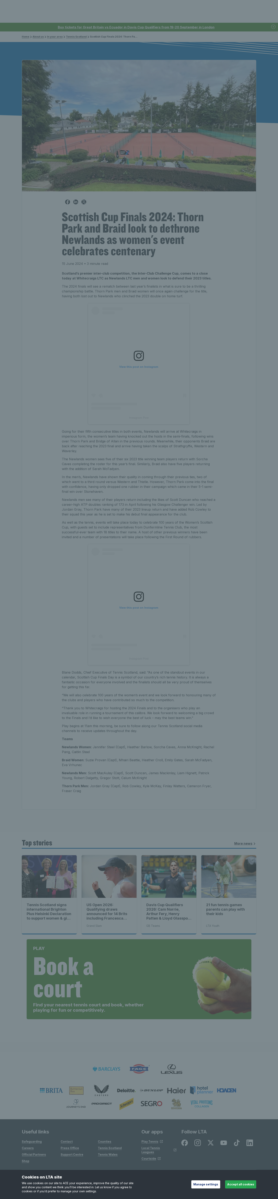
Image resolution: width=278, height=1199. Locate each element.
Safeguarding (32, 1141)
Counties (104, 1141)
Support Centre (72, 1154)
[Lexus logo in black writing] (171, 1069)
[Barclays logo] (106, 1069)
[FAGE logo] (139, 1069)
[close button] (273, 27)
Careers (28, 1148)
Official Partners (34, 1154)
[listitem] (51, 1090)
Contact (67, 1141)
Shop (25, 1161)
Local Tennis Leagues (150, 1150)
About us (38, 36)
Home (25, 36)
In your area (55, 36)
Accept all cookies (240, 1184)
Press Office (70, 1148)
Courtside (148, 1158)
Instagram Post (139, 417)
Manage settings (205, 1184)
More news (243, 843)
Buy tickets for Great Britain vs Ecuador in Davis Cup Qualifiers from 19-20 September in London (136, 27)
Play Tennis (149, 1141)
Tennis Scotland (76, 36)
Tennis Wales (108, 1154)
